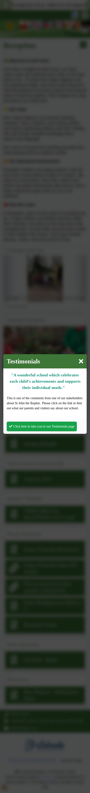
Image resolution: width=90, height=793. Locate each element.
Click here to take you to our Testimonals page (43, 426)
